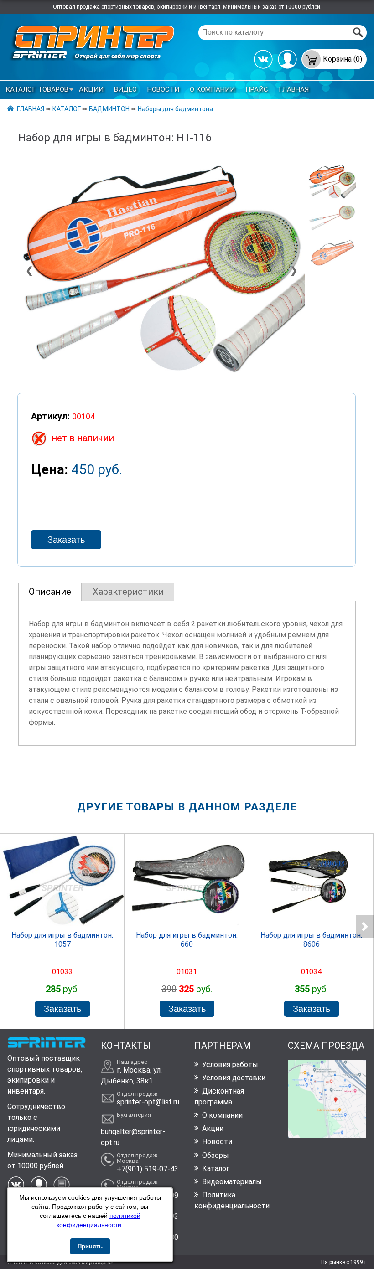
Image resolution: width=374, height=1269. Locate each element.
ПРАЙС (256, 89)
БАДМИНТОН (109, 109)
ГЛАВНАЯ (294, 89)
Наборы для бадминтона (175, 109)
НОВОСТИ (163, 89)
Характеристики (128, 591)
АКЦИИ (91, 89)
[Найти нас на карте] (327, 1135)
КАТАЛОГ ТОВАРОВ (36, 89)
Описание (50, 591)
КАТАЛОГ (66, 109)
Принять (90, 1246)
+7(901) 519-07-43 (147, 1169)
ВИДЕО (125, 89)
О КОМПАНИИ (212, 89)
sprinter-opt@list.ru (148, 1102)
